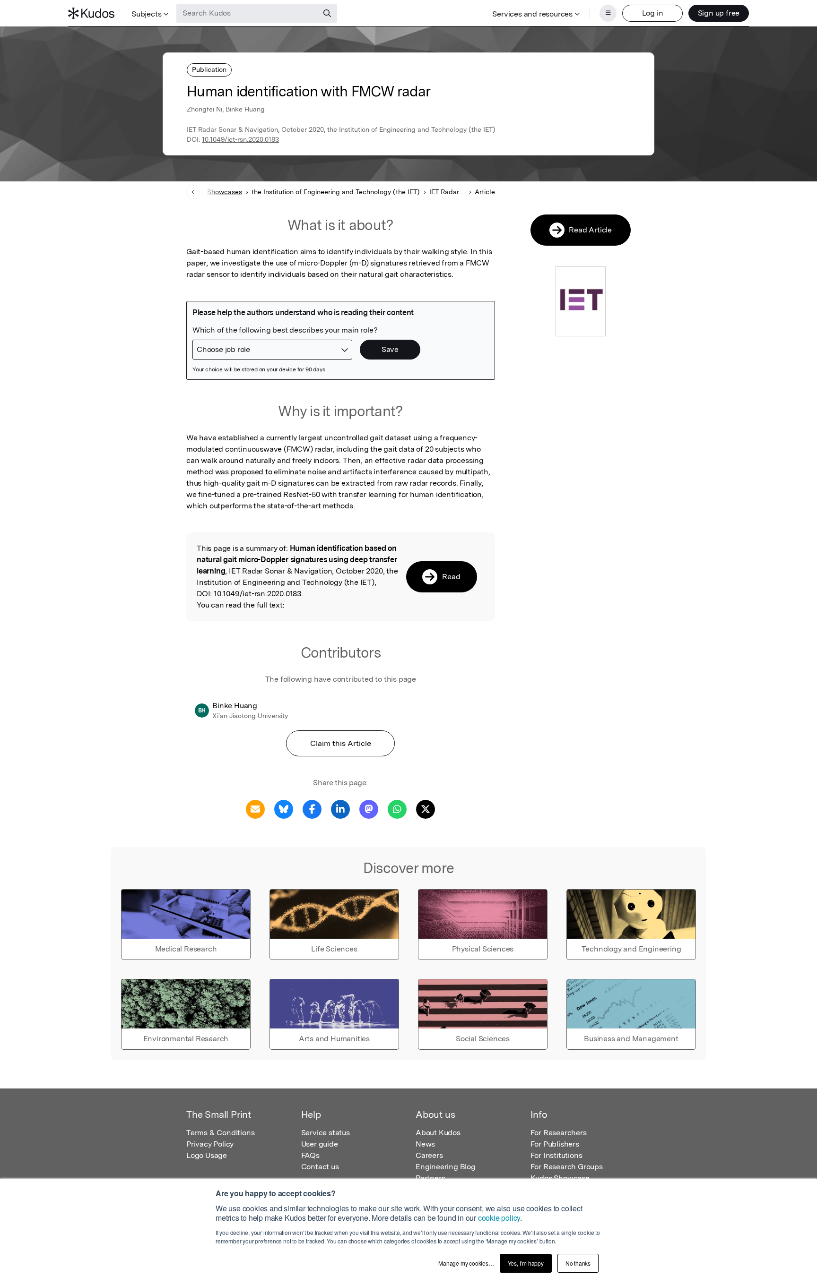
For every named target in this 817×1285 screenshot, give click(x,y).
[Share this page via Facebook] (312, 808)
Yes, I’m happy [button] (526, 1263)
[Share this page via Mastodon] (369, 808)
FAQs (310, 1155)
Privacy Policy (210, 1143)
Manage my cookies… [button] (466, 1263)
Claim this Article (340, 743)
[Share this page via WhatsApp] (397, 808)
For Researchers (558, 1132)
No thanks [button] (578, 1263)
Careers (429, 1155)
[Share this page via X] (425, 808)
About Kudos (438, 1132)
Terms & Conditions (220, 1132)
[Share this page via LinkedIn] (340, 808)
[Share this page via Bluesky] (284, 808)
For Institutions (556, 1155)
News (425, 1143)
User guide (319, 1143)
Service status (325, 1132)
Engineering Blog (446, 1166)
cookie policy (499, 1217)
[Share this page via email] (255, 808)
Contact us (320, 1166)
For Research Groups (566, 1166)
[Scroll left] (193, 192)
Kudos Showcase (560, 1178)
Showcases (224, 192)
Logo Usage (206, 1155)
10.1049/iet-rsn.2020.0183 (240, 139)
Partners (430, 1178)
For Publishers (554, 1143)
